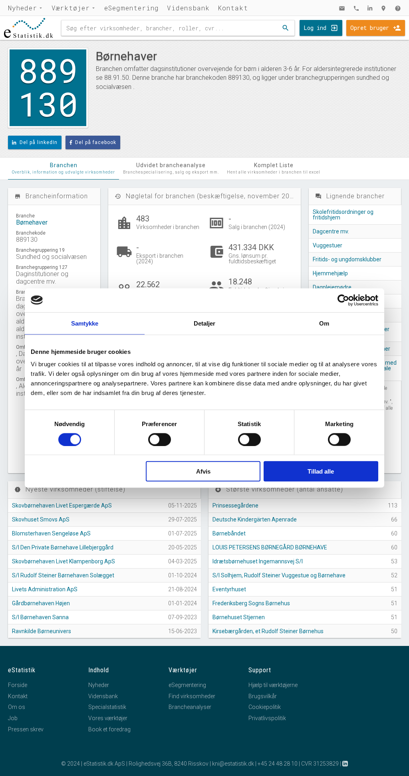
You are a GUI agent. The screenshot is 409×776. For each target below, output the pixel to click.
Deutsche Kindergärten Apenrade (254, 519)
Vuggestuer (327, 245)
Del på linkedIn (39, 142)
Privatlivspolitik (267, 718)
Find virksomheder (192, 696)
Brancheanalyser (190, 707)
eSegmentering (131, 8)
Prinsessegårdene (235, 505)
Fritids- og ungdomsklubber (347, 259)
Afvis (203, 471)
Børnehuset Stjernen (238, 617)
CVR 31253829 (320, 763)
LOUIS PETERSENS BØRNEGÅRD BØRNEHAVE (269, 547)
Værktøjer (71, 8)
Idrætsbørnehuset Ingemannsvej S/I (257, 561)
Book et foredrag (109, 729)
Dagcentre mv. (331, 231)
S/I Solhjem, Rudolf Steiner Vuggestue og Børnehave (278, 575)
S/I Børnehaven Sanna (40, 617)
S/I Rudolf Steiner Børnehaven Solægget (63, 575)
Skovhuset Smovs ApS (40, 519)
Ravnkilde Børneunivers (41, 631)
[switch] (159, 439)
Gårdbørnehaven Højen (41, 603)
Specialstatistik (107, 707)
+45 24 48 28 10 (278, 763)
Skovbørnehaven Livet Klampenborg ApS (63, 561)
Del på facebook (95, 142)
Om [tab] (324, 323)
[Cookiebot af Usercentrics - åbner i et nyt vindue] (343, 300)
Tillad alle (321, 471)
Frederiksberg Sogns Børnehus (251, 603)
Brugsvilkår (262, 696)
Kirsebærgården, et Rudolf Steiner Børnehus (268, 631)
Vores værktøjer (107, 718)
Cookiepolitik (264, 707)
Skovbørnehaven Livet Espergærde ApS (62, 505)
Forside (17, 685)
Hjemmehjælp (330, 273)
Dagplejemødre (332, 287)
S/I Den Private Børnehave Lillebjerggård (62, 547)
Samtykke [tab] (85, 323)
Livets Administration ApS (44, 589)
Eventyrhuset (229, 589)
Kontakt (233, 8)
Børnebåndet (229, 533)
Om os (16, 707)
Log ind (315, 28)
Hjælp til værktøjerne (273, 685)
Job (13, 718)
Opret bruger (369, 28)
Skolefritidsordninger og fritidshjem (343, 214)
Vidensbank (188, 8)
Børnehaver (32, 222)
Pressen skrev (26, 729)
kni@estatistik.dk (233, 763)
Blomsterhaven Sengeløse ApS (51, 533)
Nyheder (22, 8)
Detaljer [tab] (205, 323)
